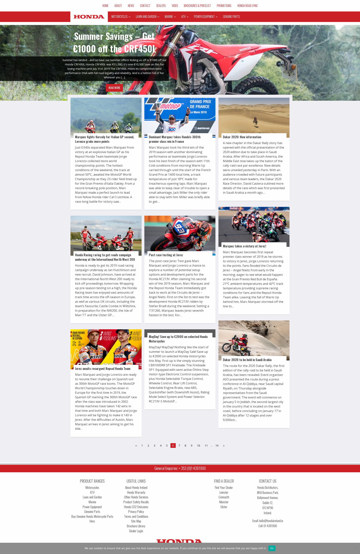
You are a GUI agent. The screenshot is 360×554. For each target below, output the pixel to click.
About (118, 5)
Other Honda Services (136, 497)
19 (216, 445)
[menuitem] (105, 5)
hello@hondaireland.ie (271, 520)
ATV (92, 492)
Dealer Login (136, 530)
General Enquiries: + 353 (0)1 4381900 (180, 468)
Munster (224, 502)
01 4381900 (270, 525)
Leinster (224, 492)
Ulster (223, 506)
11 (206, 445)
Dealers (161, 5)
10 (198, 445)
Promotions (224, 5)
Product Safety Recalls (136, 502)
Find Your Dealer (224, 487)
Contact (145, 5)
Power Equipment (92, 506)
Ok (272, 548)
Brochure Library (136, 526)
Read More (114, 88)
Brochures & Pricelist (197, 5)
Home (105, 5)
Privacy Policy (136, 511)
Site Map (136, 521)
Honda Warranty (136, 492)
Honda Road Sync (247, 5)
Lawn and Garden (92, 497)
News (131, 5)
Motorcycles (92, 487)
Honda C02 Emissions (136, 506)
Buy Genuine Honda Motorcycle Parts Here (92, 519)
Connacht (224, 497)
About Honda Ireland (136, 487)
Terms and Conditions (136, 516)
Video (175, 5)
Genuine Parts (92, 511)
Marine (92, 502)
